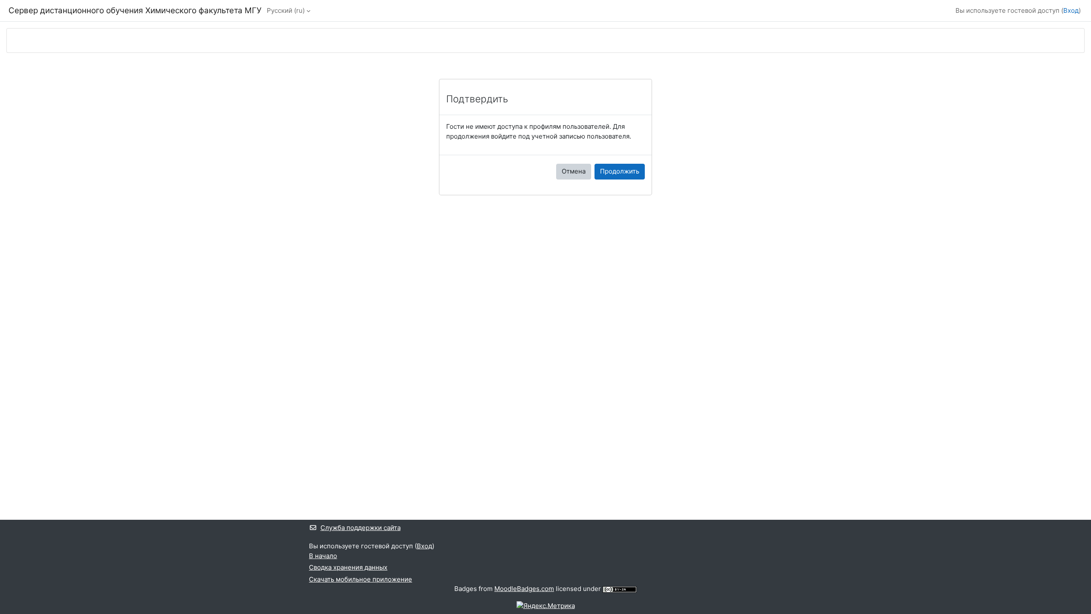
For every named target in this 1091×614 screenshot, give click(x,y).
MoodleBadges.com (524, 589)
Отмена (574, 171)
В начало (323, 556)
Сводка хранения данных (348, 567)
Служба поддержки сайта (360, 528)
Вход (1071, 10)
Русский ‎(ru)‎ (286, 10)
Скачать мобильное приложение (360, 579)
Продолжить (619, 171)
